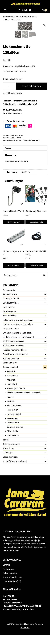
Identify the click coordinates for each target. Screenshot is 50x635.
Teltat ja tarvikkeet (11, 444)
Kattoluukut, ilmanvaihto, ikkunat (18, 320)
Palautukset (8, 569)
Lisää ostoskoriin (31, 86)
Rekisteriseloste (10, 573)
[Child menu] (45, 294)
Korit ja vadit (12, 409)
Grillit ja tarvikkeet (11, 302)
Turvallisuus (8, 448)
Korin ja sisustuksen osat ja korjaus (18, 324)
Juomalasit (12, 384)
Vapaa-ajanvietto (10, 457)
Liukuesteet (28, 140)
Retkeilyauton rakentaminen (15, 354)
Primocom (25, 627)
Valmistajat (8, 452)
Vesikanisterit (13, 435)
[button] (44, 25)
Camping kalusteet (11, 298)
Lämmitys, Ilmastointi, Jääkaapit (17, 332)
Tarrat (5, 439)
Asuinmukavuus (10, 294)
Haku (44, 275)
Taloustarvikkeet (10, 367)
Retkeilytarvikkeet (11, 358)
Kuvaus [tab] (8, 148)
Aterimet (11, 380)
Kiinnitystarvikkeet (16, 140)
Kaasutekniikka (9, 315)
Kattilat (10, 401)
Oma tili (6, 564)
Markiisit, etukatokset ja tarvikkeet (18, 337)
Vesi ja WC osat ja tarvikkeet (15, 461)
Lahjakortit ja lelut (11, 328)
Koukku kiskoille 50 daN (13, 211)
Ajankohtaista (9, 290)
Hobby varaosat (10, 311)
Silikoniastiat (13, 431)
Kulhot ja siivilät (14, 414)
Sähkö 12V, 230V (10, 362)
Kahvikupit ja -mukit (16, 388)
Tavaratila (36, 140)
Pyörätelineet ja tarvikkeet (14, 350)
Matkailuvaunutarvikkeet (14, 345)
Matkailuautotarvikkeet (13, 341)
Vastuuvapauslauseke (12, 577)
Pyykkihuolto (13, 422)
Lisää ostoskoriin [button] (13, 222)
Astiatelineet (12, 375)
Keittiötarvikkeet (14, 405)
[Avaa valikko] (5, 10)
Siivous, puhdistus (15, 427)
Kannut (10, 397)
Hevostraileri (8, 307)
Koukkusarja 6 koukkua (35, 211)
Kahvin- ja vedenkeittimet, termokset (23, 392)
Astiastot (11, 371)
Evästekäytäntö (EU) (12, 581)
